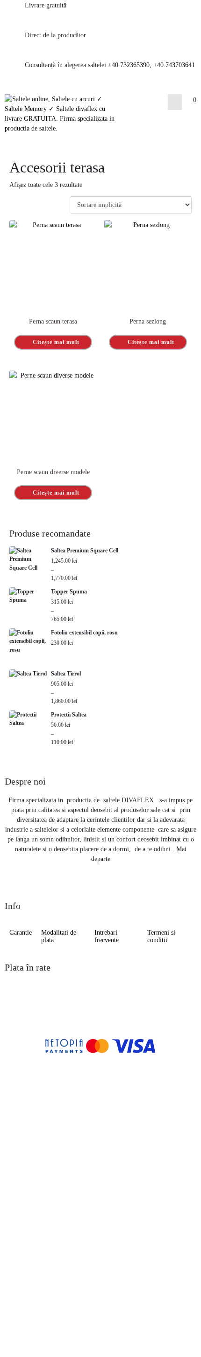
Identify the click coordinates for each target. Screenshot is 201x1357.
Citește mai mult (56, 342)
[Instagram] (42, 1326)
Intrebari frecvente (106, 936)
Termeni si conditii (161, 936)
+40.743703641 (174, 65)
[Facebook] (16, 1326)
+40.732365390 (129, 65)
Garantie (20, 932)
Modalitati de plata (58, 936)
